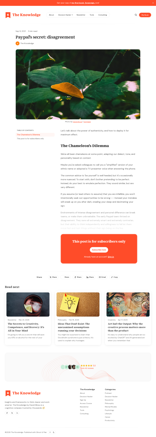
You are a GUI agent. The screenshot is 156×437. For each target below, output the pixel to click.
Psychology (109, 410)
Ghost (38, 432)
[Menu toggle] (72, 15)
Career (107, 417)
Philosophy (62, 320)
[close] (153, 3)
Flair (45, 432)
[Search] (136, 15)
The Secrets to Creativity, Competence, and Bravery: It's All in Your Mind (26, 327)
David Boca (77, 122)
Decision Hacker (111, 396)
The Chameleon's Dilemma (28, 134)
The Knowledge (17, 432)
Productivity (110, 420)
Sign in (111, 256)
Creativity (112, 320)
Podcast (108, 393)
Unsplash (87, 122)
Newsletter (12, 320)
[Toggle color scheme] (52, 432)
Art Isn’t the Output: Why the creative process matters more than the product (127, 327)
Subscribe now (99, 250)
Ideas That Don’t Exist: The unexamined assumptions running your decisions (74, 327)
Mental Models (111, 407)
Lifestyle (108, 413)
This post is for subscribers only (30, 138)
